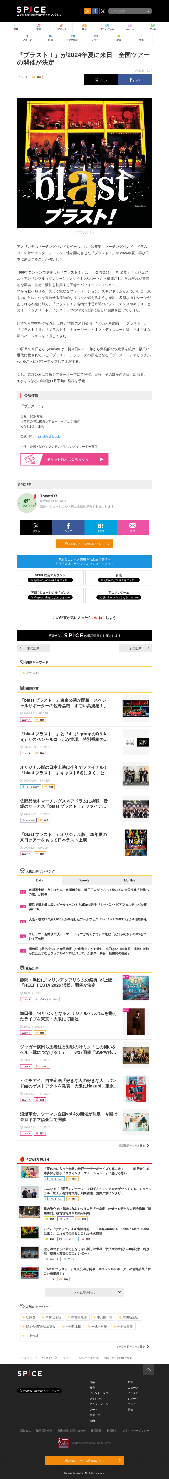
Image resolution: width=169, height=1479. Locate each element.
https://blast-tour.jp (48, 436)
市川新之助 (130, 1317)
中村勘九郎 (79, 1317)
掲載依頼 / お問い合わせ (71, 1430)
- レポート (132, 1398)
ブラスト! (32, 672)
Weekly (84, 880)
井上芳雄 (32, 1335)
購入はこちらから (75, 459)
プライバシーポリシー (136, 1430)
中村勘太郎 (73, 1326)
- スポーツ (94, 1415)
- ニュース (132, 1387)
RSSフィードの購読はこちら (86, 544)
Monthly (129, 880)
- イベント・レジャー (100, 1393)
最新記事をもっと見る (132, 1145)
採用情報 (96, 1430)
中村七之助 (53, 1317)
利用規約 (112, 1430)
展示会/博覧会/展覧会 (40, 1326)
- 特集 (129, 1409)
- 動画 (129, 1382)
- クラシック (95, 1398)
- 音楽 (91, 1382)
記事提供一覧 (44, 1430)
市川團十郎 (104, 1317)
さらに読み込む (84, 1292)
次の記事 (135, 648)
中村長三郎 (125, 1326)
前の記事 (33, 648)
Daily (39, 880)
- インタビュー (135, 1393)
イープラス (25, 1357)
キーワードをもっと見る (130, 1346)
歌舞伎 (30, 1317)
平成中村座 (99, 1326)
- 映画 (91, 1420)
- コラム (131, 1404)
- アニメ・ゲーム (98, 1404)
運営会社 (25, 1430)
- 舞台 (91, 1387)
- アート (92, 1409)
